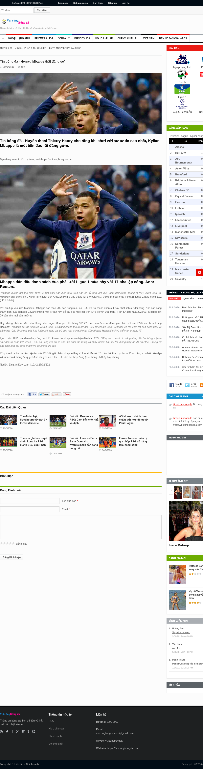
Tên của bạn (69, 500)
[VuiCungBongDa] (14, 23)
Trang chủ (63, 3)
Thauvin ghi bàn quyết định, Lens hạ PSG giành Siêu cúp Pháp (34, 441)
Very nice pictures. (181, 632)
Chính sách (55, 736)
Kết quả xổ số (80, 3)
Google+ (17, 731)
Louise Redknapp (179, 545)
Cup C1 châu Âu (128, 38)
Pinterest (33, 731)
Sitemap (112, 3)
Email (65, 509)
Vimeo (23, 731)
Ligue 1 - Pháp (104, 38)
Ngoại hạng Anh (19, 38)
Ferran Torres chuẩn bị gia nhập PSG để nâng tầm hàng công (133, 441)
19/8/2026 (107, 428)
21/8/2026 (57, 428)
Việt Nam (148, 38)
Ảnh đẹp (176, 648)
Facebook (12, 731)
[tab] (174, 298)
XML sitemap (56, 728)
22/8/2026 (7, 428)
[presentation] (174, 298)
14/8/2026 (57, 453)
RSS (1, 731)
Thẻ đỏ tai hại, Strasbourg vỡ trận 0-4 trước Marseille (34, 420)
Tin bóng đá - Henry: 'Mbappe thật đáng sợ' (57, 48)
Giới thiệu (98, 3)
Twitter (7, 731)
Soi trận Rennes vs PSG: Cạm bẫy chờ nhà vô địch (84, 420)
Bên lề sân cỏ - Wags (173, 38)
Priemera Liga (43, 38)
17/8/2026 (7, 450)
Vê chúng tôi (56, 743)
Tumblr (28, 731)
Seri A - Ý (64, 38)
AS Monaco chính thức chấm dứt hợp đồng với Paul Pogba (133, 420)
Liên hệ (125, 3)
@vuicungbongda (182, 404)
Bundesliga (82, 38)
